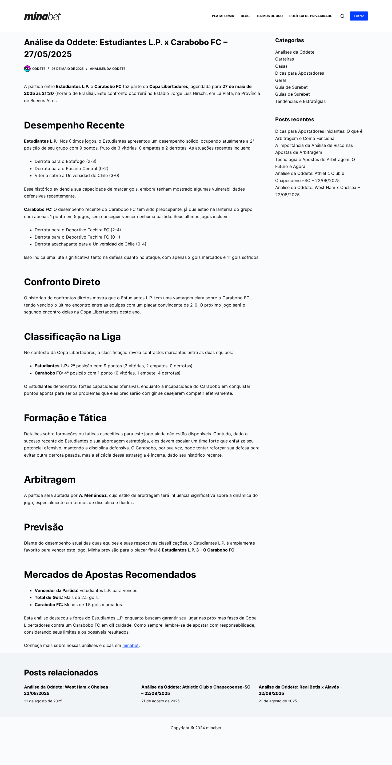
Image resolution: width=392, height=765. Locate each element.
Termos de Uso (269, 16)
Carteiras (284, 59)
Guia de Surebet (291, 87)
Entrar (359, 16)
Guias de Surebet (292, 94)
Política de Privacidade (310, 16)
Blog (245, 16)
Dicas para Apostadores (299, 73)
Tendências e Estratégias (300, 101)
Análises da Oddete (107, 69)
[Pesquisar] (343, 16)
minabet (130, 645)
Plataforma (223, 16)
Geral (280, 80)
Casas (281, 66)
